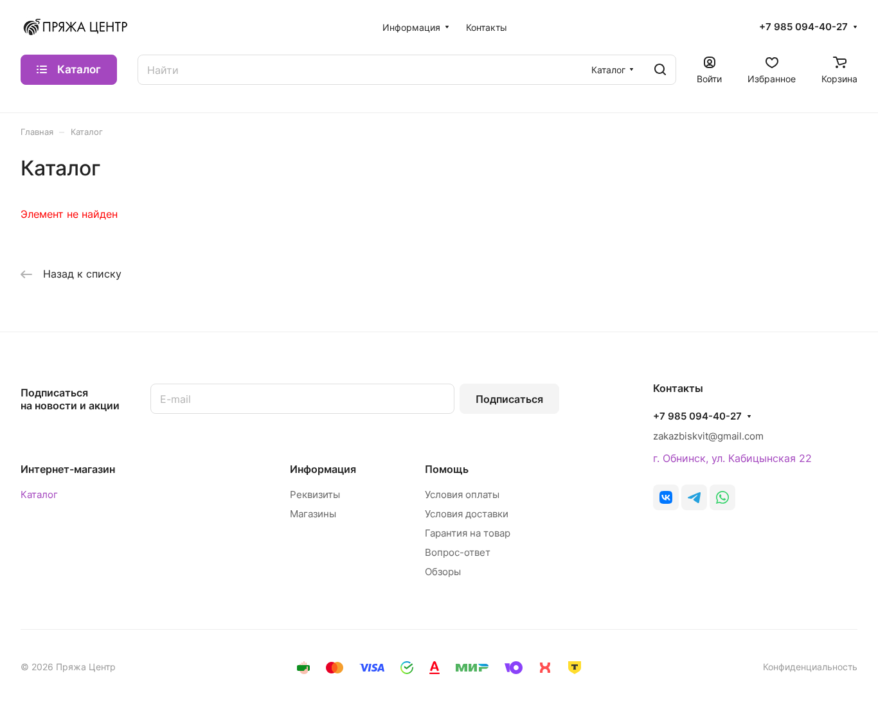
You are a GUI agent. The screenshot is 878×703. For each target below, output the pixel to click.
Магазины (313, 514)
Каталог (39, 494)
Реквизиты (315, 494)
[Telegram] (694, 497)
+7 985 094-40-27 (803, 27)
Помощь (447, 469)
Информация (323, 469)
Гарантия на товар (467, 533)
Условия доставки (466, 514)
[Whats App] (722, 497)
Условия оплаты (462, 494)
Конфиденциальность (810, 666)
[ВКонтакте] (666, 497)
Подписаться (509, 399)
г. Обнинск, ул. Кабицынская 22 (732, 458)
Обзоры (443, 571)
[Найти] (660, 70)
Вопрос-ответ (457, 552)
